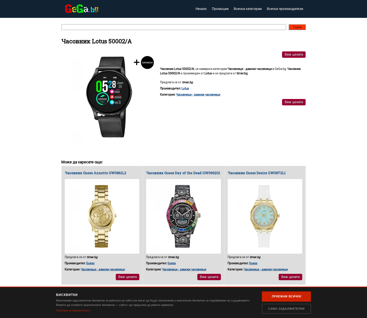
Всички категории (248, 9)
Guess (90, 263)
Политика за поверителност (73, 310)
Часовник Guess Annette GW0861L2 (95, 173)
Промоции (220, 9)
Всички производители (285, 9)
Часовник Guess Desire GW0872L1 (257, 173)
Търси (297, 27)
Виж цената (294, 54)
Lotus (185, 88)
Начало (201, 9)
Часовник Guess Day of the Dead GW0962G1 (183, 173)
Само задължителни (286, 308)
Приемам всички (286, 296)
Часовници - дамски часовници (198, 94)
